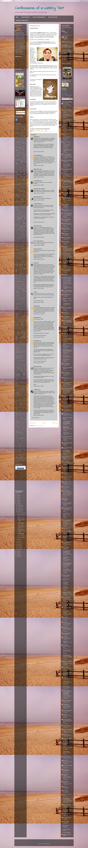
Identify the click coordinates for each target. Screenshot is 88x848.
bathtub (24, 152)
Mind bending (22, 324)
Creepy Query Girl (66, 633)
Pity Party (20, 358)
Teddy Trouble (17, 430)
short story (20, 399)
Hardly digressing (18, 268)
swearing (23, 423)
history (16, 273)
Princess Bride (21, 364)
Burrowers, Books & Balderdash (67, 805)
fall (15, 237)
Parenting (17, 352)
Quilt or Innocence (23, 375)
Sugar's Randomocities (67, 710)
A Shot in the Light (52, 17)
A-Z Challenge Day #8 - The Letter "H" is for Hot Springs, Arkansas (67, 696)
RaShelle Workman (67, 607)
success (16, 418)
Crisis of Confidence (21, 535)
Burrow (24, 184)
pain (21, 350)
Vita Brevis (65, 622)
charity (16, 192)
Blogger (49, 843)
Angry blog (20, 138)
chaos (16, 191)
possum (16, 362)
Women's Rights (22, 454)
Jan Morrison (65, 192)
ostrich (21, 349)
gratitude (16, 263)
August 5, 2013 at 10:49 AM (39, 200)
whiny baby (21, 452)
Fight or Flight (20, 242)
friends (23, 248)
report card (21, 384)
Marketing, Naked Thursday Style (20, 534)
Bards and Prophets (67, 700)
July (19, 539)
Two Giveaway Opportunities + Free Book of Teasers (67, 438)
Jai (34, 292)
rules (16, 389)
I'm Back (64, 444)
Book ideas (19, 168)
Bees (25, 153)
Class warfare (19, 197)
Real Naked (23, 379)
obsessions (23, 344)
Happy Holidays (22, 267)
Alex (25, 133)
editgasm (16, 226)
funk (20, 250)
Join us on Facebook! (67, 356)
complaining (22, 199)
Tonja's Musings (66, 486)
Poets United (65, 402)
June (19, 541)
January (19, 549)
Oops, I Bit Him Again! (67, 608)
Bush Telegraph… (66, 791)
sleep (21, 401)
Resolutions (17, 385)
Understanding (23, 441)
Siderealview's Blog (67, 277)
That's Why (65, 274)
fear (23, 239)
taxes (16, 429)
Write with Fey (66, 265)
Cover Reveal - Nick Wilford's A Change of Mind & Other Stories (66, 706)
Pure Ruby (65, 271)
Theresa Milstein (37, 155)
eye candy (22, 235)
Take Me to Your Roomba (67, 594)
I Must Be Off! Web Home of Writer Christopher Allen (66, 422)
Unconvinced (65, 473)
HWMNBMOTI (17, 281)
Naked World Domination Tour (20, 336)
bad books (17, 151)
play (23, 358)
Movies (23, 329)
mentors (19, 321)
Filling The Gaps (66, 814)
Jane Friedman (66, 103)
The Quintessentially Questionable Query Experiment (67, 520)
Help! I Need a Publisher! (66, 499)
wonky (16, 455)
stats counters (21, 411)
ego (24, 227)
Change (23, 190)
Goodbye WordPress (66, 304)
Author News (21, 148)
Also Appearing (23, 135)
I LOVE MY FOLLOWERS (20, 282)
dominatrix (18, 222)
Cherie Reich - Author (67, 405)
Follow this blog (20, 468)
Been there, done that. (67, 765)
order (23, 348)
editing (34, 131)
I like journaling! (66, 220)
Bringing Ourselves (18, 183)
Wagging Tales (66, 734)
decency (20, 214)
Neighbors (17, 341)
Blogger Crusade (19, 162)
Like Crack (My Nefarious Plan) (20, 526)
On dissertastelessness (67, 544)
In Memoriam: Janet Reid (67, 300)
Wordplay (20, 455)
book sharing (20, 175)
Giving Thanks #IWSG (67, 638)
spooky (16, 408)
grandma (16, 262)
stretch (20, 416)
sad (19, 389)
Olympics (19, 346)
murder (16, 331)
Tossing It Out (66, 149)
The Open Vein (66, 704)
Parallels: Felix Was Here (19, 351)
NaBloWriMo (23, 332)
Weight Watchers (21, 449)
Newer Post (33, 423)
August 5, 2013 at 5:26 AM (39, 151)
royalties (23, 388)
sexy (16, 398)
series (23, 396)
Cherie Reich (18, 193)
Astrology (24, 143)
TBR (19, 429)
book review (23, 174)
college (16, 199)
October (19, 508)
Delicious (17, 216)
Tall (25, 426)
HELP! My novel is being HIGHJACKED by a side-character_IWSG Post (67, 249)
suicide (21, 419)
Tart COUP (18, 427)
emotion (16, 230)
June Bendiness (66, 806)
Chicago (23, 193)
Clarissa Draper (66, 751)
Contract (23, 202)
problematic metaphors (18, 365)
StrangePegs (65, 333)
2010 (18, 554)
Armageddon (17, 143)
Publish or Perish (66, 756)
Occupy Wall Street (20, 345)
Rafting (16, 377)
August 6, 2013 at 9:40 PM (39, 386)
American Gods (19, 137)
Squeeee (17, 410)
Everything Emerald (67, 817)
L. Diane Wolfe (36, 180)
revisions (16, 387)
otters (24, 349)
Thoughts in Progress (67, 338)
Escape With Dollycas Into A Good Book (67, 120)
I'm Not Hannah (66, 316)
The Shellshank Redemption (66, 205)
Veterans (19, 444)
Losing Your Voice (20, 537)
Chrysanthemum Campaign (20, 196)
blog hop (22, 160)
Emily (24, 229)
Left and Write (66, 677)
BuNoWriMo (17, 184)
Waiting (16, 447)
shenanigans (20, 398)
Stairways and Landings (66, 775)
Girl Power (17, 255)
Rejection (16, 381)
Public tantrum (20, 368)
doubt (23, 222)
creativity (16, 209)
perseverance (24, 355)
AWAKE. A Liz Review (67, 674)
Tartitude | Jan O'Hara (67, 436)
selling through (23, 394)
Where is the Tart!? (20, 517)
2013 (18, 503)
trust (17, 439)
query (16, 375)
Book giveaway (23, 167)
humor (24, 279)
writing (50, 131)
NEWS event (21, 342)
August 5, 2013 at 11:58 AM (39, 245)
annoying (23, 140)
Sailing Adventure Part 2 (67, 287)
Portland (18, 361)
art (20, 143)
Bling (22, 157)
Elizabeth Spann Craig (38, 188)
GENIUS (16, 253)
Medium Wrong (23, 319)
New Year (22, 341)
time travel (22, 437)
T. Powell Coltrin (37, 203)
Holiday (16, 274)
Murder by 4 (65, 233)
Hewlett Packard (18, 272)
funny (16, 251)
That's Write (65, 627)
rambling (22, 377)
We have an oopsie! (66, 687)
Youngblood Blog (66, 253)
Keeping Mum (17, 299)
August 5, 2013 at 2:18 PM (39, 288)
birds (19, 156)
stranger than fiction (18, 415)
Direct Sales (24, 219)
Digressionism (17, 219)
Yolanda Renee (18, 460)
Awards (16, 149)
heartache (20, 271)
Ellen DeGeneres (19, 229)
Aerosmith (17, 132)
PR (20, 363)
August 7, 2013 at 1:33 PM (39, 415)
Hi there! (64, 795)
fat (25, 238)
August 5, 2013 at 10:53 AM (39, 222)
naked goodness (18, 334)
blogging (16, 163)
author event (22, 145)
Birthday (23, 156)
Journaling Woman (67, 219)
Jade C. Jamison (66, 164)
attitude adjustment (20, 144)
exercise (17, 235)
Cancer (23, 187)
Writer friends (22, 456)
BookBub (16, 180)
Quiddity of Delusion (67, 597)
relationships (22, 381)
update (17, 443)
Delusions (22, 216)
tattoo (23, 428)
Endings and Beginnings (19, 231)
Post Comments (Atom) (39, 425)
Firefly (25, 242)
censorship (22, 189)
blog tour (16, 161)
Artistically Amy (66, 798)
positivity (23, 361)
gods (16, 259)
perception (17, 355)
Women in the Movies (67, 238)
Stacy (16, 411)
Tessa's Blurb (65, 667)
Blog (17, 17)
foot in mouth (19, 246)
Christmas (17, 195)
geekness (22, 252)
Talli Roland (65, 645)
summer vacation (21, 421)
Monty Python (18, 328)
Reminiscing (23, 382)
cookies (23, 203)
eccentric (23, 225)
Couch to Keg (18, 204)
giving (21, 255)
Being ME (21, 155)
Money (24, 327)
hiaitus (24, 272)
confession (17, 200)
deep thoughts (18, 215)
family (19, 237)
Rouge (20, 388)
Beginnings (18, 154)
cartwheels (24, 188)
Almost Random (20, 134)
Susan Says (65, 209)
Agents (17, 133)
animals (24, 138)
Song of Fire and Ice (19, 406)
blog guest (17, 160)
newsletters (17, 343)
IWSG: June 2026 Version (67, 210)
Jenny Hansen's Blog (67, 502)
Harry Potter (23, 269)
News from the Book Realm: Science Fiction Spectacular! (67, 452)
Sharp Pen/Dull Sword (67, 447)
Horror (23, 275)
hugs (16, 278)
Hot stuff (24, 276)
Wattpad (17, 448)
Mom (20, 327)
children (23, 194)
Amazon (18, 136)
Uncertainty (24, 440)
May (19, 542)
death (24, 213)
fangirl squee (18, 238)
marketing (23, 315)
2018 (18, 495)
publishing (21, 370)
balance (20, 152)
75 (63, 369)
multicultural (22, 330)
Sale (16, 390)
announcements (17, 140)
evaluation (19, 233)
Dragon (18, 224)
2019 (18, 493)
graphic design (22, 262)
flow (19, 244)
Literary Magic (66, 569)
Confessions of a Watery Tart (39, 8)
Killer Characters (66, 359)
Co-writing (16, 198)
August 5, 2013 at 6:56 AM (39, 165)
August (19, 511)
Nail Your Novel (66, 126)
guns (23, 266)
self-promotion (17, 393)
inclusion (23, 286)
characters (21, 191)
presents (16, 364)
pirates (24, 357)
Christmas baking (66, 576)
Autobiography (65, 548)
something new (22, 405)
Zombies (16, 461)
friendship (17, 249)
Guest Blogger (19, 265)
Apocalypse (17, 142)
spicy (24, 407)
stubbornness (22, 417)
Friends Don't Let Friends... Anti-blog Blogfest (21, 530)
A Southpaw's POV (67, 303)
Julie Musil (65, 637)
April (19, 544)
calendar (16, 187)
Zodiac (24, 460)
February (19, 547)
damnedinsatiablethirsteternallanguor (67, 508)
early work (22, 224)
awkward (23, 150)
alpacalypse (17, 135)
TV (19, 439)
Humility (21, 279)
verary (21, 443)
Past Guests (64, 90)
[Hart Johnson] (16, 120)
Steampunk (17, 412)
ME (24, 317)
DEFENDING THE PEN (67, 169)
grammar (22, 261)
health (16, 271)
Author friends (22, 146)
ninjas (21, 343)
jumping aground (66, 575)
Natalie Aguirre (37, 169)
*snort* (21, 125)
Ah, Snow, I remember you (67, 783)
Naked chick (20, 333)
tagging (16, 424)
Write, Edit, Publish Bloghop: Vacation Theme (21, 519)
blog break (20, 158)
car (15, 188)
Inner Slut (17, 290)
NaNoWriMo (23, 337)
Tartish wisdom (19, 428)
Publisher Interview (18, 369)
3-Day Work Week (22, 126)
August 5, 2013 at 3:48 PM (39, 302)
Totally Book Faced (66, 701)
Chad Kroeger (17, 190)
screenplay (17, 392)
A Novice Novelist (66, 725)
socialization (17, 405)
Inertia (23, 289)
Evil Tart (16, 234)
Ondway (23, 346)
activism (21, 129)
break (24, 182)
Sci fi (19, 391)
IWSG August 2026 (66, 161)
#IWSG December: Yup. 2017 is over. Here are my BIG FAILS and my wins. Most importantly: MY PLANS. (67, 493)
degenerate (24, 215)
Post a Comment (35, 417)
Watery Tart (24, 447)
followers (16, 245)
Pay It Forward (22, 353)
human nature (21, 278)
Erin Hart (23, 232)
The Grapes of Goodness (66, 583)
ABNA (16, 129)
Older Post (55, 423)
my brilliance (24, 331)
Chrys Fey (23, 195)
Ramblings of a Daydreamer (66, 327)
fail (19, 236)
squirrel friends (22, 410)
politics (22, 360)
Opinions (23, 347)
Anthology (16, 141)
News (16, 342)
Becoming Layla (66, 809)
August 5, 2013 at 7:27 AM (39, 177)
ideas (24, 283)
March (19, 546)
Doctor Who (17, 221)
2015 (18, 500)
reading (24, 378)
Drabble (24, 223)
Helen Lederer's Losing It (67, 726)
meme (17, 320)
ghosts (20, 254)
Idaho (21, 283)
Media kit (17, 319)
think (16, 436)
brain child (20, 182)
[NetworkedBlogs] (20, 466)
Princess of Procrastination (66, 770)
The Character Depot (67, 290)
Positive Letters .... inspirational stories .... (67, 181)
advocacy (22, 131)
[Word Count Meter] (65, 31)
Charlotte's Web (66, 603)
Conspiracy (23, 201)
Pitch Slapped (66, 461)
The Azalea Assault (20, 432)
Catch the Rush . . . (67, 821)
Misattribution (23, 325)
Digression (19, 218)
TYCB (20, 440)
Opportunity (17, 348)
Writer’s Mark (42, 312)
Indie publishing (21, 288)
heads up (22, 270)
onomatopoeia (17, 347)
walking (20, 447)
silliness (18, 401)
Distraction (22, 220)
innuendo (22, 290)
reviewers (19, 386)
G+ (18, 251)
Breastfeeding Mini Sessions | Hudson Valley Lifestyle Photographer (67, 800)
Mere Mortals (24, 321)
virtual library (21, 445)
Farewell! (64, 360)
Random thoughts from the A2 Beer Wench (67, 564)
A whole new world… (66, 458)
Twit (25, 439)
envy (20, 232)
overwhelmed (17, 350)
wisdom (24, 453)
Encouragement (21, 230)
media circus (24, 318)
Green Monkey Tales (67, 409)
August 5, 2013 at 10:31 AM (39, 193)
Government (17, 261)
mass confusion (20, 317)
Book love (22, 169)
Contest (18, 202)
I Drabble (65, 173)
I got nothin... (24, 281)
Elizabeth (20, 228)
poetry (23, 359)
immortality (16, 285)
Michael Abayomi (20, 322)
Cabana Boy (22, 186)
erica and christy (66, 490)
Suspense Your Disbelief (66, 558)
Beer (22, 153)
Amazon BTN (23, 136)
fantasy (22, 238)
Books (24, 180)
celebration (18, 189)
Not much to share (66, 711)
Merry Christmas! (66, 787)
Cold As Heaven (66, 547)
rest (15, 386)
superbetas (17, 422)
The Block (65, 714)
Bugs (23, 183)
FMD (23, 244)
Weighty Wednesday (18, 450)
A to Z (21, 128)
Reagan (18, 379)
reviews (23, 386)
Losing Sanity (66, 681)
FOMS (21, 245)
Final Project (65, 818)
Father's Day (19, 239)
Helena (35, 262)
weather (21, 448)
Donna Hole (65, 617)
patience (16, 353)
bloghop (23, 163)
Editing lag (17, 227)
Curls (19, 211)
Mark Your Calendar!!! (21, 513)
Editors (21, 227)
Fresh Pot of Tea (66, 579)
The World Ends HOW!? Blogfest (20, 523)
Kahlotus (22, 298)
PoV (24, 362)
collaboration (22, 198)
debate (16, 214)
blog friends (22, 159)
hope (20, 275)
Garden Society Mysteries (39, 17)
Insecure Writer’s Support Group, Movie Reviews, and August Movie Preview (67, 156)
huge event (22, 277)
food (25, 245)
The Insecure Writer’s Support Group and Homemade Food (66, 145)
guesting (16, 266)
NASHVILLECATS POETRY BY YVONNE (67, 656)
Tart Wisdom (24, 427)
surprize (16, 423)
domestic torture (23, 221)
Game (21, 251)
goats (23, 258)
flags (16, 244)
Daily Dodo (65, 641)
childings (16, 194)
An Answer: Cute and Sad (67, 757)
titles (18, 438)
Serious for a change (18, 397)
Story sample (17, 413)
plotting (19, 359)
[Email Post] (46, 130)
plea (16, 359)
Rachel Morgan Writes (67, 738)
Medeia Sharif (66, 825)
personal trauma (18, 356)
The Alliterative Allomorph (66, 744)
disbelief (18, 220)
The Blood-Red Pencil (67, 260)
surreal (20, 423)
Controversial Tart (18, 203)
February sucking (18, 240)
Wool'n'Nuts (65, 790)
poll (25, 360)
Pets (23, 356)
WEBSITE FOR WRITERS (67, 735)
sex (23, 397)
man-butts (17, 314)
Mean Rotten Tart (18, 318)
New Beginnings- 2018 (67, 483)
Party (23, 352)
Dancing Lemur (21, 212)
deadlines (19, 213)
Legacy (16, 303)
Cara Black (19, 188)
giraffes (23, 254)
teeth (23, 430)
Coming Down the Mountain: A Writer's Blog (67, 198)
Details (22, 217)
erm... (16, 233)
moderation (17, 327)
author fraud (17, 146)
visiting (20, 446)
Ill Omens (37, 131)
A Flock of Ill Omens (19, 127)
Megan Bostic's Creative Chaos (66, 427)
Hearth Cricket (66, 432)
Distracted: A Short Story (22, 20)
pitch (16, 358)
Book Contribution (18, 165)
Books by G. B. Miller (67, 307)
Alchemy (21, 133)
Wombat (17, 454)
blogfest (22, 161)
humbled (16, 279)
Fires (17, 243)
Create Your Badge (18, 121)
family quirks (24, 237)
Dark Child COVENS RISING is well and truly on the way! (67, 777)
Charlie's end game (66, 478)
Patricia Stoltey (66, 686)
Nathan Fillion (20, 339)
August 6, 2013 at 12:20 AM (39, 313)
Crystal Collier (36, 225)
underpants (18, 441)
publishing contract (19, 371)
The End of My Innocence (67, 410)
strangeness (22, 414)
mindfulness (17, 325)
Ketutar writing (66, 241)
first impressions (22, 243)
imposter (21, 285)
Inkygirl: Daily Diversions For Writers (67, 350)
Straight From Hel (66, 528)
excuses (24, 234)
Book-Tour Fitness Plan (20, 178)
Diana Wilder (36, 317)
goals (20, 258)
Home (43, 423)
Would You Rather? (66, 364)
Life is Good (65, 760)
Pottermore (20, 362)
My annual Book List (66, 313)
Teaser (23, 429)
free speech (20, 247)
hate (18, 270)
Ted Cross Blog (66, 372)
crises (21, 209)
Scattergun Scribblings (67, 160)
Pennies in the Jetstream (66, 782)
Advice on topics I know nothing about (20, 130)
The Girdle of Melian (67, 109)
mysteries (18, 332)
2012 (18, 551)
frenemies (24, 247)
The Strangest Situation (66, 612)
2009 (18, 556)
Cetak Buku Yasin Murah (67, 642)
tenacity (16, 431)
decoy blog (24, 214)
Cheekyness (65, 472)
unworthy (24, 442)
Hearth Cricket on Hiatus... (67, 433)
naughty (22, 340)
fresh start (18, 248)
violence (16, 445)
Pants (24, 350)
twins (22, 439)
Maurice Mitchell (37, 196)
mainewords (65, 312)
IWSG (16, 295)
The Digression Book (19, 433)
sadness (22, 389)
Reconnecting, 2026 (66, 234)
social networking (19, 404)
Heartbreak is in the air (67, 731)
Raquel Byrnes (66, 377)
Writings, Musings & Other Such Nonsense (67, 321)
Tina (16, 438)
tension (21, 431)
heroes (25, 271)
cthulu (16, 211)
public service (24, 367)
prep (23, 363)
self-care (23, 392)
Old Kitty (35, 136)
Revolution (20, 387)
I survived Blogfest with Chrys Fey (67, 59)
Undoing (17, 442)
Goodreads (22, 260)
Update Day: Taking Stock (67, 414)
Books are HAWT (20, 181)
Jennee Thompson (66, 832)
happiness (16, 267)
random (16, 378)
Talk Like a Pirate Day (19, 426)
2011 (18, 552)
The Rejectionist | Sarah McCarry (66, 552)
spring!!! (23, 409)
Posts (18, 111)
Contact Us (65, 810)
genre (21, 253)
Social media (22, 403)
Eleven (16, 228)
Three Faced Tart (25, 17)
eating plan (17, 225)
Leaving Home (65, 317)
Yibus (25, 459)
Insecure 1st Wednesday (66, 55)
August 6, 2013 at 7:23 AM (39, 362)
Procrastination (18, 366)
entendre (16, 232)
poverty (16, 363)
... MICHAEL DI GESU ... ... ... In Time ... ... (67, 214)
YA (21, 459)
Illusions (22, 284)
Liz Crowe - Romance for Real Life (67, 673)
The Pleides (21, 434)
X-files (19, 459)
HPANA (18, 277)
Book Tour (23, 176)
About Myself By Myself (41, 335)
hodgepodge (21, 273)
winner (21, 453)
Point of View (17, 360)
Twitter (17, 440)
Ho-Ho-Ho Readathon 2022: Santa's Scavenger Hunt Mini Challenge (67, 329)
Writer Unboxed (66, 114)
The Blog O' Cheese (67, 223)
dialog (25, 217)
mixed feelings (21, 326)
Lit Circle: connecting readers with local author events (67, 105)
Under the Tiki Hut (66, 294)
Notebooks (65, 826)
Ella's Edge (65, 401)
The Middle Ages (66, 813)
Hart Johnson (19, 30)
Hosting (20, 276)
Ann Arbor (20, 139)
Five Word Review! (66, 678)
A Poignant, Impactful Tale (67, 291)
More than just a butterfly (67, 604)
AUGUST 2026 (65, 170)
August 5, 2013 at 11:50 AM (39, 237)
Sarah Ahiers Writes (67, 530)
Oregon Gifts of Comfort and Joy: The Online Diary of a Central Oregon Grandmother (67, 692)
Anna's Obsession (66, 237)
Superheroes (23, 422)
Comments (19, 113)
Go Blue (21, 257)
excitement (20, 234)
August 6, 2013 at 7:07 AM (39, 337)
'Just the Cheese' (66, 363)
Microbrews (17, 324)
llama (16, 308)
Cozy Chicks (65, 355)
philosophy (17, 357)
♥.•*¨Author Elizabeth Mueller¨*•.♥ (67, 187)
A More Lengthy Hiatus (67, 406)
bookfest (20, 180)
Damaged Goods (66, 584)
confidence (22, 200)
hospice (16, 276)
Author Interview (18, 147)
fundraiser (16, 250)
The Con (24, 432)
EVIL (23, 233)
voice (48, 131)
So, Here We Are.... (66, 634)
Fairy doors (23, 236)
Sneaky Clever (21, 402)
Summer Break (65, 206)
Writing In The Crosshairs (66, 247)
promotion (18, 367)
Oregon (16, 349)
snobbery (16, 403)
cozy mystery (17, 206)
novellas (18, 344)
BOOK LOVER (66, 228)
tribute (25, 438)
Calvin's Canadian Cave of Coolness (66, 270)
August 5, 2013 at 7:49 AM (39, 185)
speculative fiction (18, 407)
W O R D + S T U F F (67, 794)
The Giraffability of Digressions (66, 543)
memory (21, 320)
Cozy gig (22, 205)
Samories (20, 390)
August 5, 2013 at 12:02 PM (39, 259)
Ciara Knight (65, 286)
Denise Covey (36, 366)
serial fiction (19, 395)
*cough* (16, 125)
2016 (18, 498)
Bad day (21, 151)
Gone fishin (20, 259)
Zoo (63, 766)
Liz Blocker (36, 389)
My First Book (66, 413)
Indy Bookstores (18, 289)
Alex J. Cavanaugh (66, 154)
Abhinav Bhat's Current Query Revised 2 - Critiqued (67, 524)
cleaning (23, 197)
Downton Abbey (18, 223)
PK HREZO (65, 587)
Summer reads (17, 420)
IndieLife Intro (19, 527)
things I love (22, 435)
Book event (17, 167)
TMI (21, 438)
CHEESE (24, 192)
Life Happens (65, 295)
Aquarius (23, 142)
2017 (18, 497)
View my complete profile (20, 54)
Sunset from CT (65, 822)
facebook (16, 236)
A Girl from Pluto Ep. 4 (67, 266)
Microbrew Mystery (19, 323)
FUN (23, 249)
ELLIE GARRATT (66, 450)
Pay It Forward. (19, 354)
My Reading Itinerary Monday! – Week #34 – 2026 (67, 122)
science (23, 391)
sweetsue (65, 786)
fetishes (22, 241)
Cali (19, 187)
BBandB (17, 153)
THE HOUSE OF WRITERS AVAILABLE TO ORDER (67, 599)
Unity (21, 442)
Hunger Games (20, 280)
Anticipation (22, 141)
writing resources (20, 458)
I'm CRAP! (16, 283)
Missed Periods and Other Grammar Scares (67, 720)
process (24, 365)
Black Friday (17, 157)
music (19, 331)
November (20, 506)
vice (23, 444)
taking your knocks (23, 425)
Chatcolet (20, 192)
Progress (24, 366)
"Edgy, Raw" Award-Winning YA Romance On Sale (67, 629)
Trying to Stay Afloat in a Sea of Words (67, 383)
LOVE (21, 309)
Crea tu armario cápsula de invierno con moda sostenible (67, 571)
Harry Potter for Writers (67, 388)
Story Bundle (22, 412)
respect (23, 385)
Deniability (17, 217)
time (20, 436)
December (20, 505)
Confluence (17, 201)
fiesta (16, 242)
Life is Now (65, 487)
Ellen (25, 228)
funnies (23, 250)
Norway (24, 343)
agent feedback (23, 132)
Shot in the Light (43, 131)
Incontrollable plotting (18, 287)
